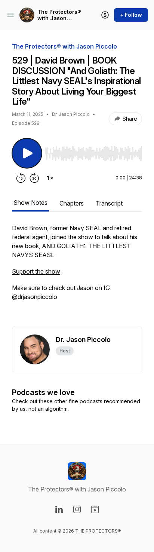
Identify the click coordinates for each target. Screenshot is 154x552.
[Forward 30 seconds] (34, 178)
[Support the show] (105, 14)
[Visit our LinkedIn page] (59, 509)
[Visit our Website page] (95, 509)
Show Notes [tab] (30, 202)
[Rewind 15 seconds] (21, 178)
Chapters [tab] (71, 203)
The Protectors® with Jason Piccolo (59, 15)
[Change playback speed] (50, 178)
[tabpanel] (77, 275)
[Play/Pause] (27, 153)
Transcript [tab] (109, 203)
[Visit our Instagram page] (77, 509)
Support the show (36, 271)
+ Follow (131, 15)
